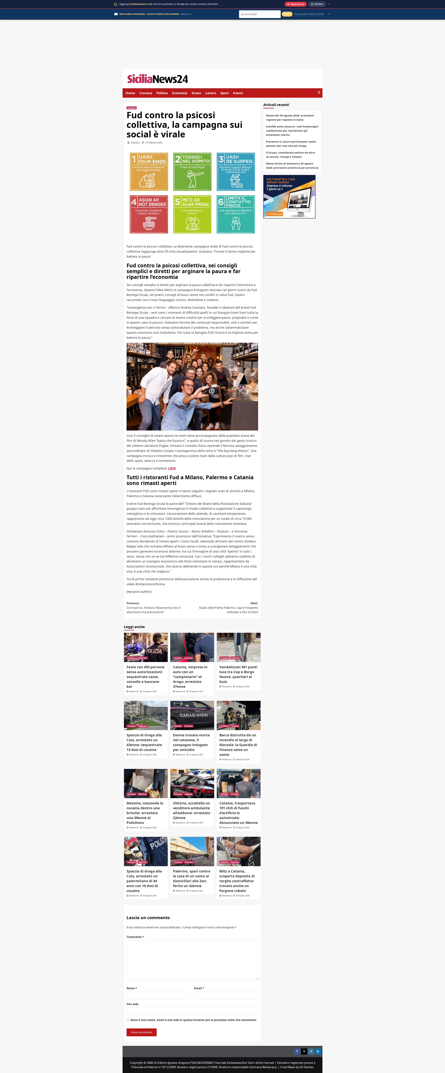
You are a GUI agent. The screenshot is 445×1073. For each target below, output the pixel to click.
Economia (179, 93)
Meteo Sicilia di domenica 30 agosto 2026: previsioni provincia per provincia (292, 165)
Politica (162, 93)
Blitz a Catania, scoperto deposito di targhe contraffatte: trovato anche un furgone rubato (237, 881)
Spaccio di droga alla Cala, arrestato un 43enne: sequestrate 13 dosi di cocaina (144, 742)
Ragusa (188, 794)
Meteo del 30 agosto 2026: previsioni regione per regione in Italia (290, 117)
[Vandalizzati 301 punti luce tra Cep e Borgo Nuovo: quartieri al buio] (239, 647)
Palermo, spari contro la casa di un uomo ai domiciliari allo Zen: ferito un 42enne (191, 878)
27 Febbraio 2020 (153, 142)
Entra (287, 14)
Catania (177, 658)
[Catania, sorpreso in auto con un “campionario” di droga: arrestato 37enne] (192, 647)
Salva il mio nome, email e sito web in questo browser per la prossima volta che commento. (193, 1020)
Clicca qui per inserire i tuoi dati (309, 14)
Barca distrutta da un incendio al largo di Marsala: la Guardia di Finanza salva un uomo (238, 745)
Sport (224, 93)
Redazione (134, 691)
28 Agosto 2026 (150, 691)
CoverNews (287, 1067)
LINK (172, 468)
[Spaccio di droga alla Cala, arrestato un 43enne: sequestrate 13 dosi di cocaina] (146, 715)
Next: (228, 607)
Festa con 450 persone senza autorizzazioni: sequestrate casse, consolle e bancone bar (145, 677)
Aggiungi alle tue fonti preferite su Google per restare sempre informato (168, 4)
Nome (132, 988)
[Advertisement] (222, 44)
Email (199, 988)
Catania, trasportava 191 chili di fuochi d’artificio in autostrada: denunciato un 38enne (238, 813)
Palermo (143, 658)
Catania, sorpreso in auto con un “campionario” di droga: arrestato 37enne (190, 677)
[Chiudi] (329, 4)
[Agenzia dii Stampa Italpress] (289, 196)
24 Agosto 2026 (242, 895)
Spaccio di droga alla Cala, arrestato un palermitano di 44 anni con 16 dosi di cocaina (144, 881)
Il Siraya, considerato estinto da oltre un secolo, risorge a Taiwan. (290, 154)
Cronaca (145, 93)
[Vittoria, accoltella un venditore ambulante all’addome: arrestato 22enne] (192, 783)
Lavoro (210, 93)
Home (130, 93)
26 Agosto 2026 (242, 759)
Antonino (135, 142)
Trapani (234, 726)
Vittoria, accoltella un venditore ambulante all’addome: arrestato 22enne (191, 810)
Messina (142, 794)
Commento (135, 937)
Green (196, 93)
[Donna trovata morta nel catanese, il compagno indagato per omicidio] (192, 715)
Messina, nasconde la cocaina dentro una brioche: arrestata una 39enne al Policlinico (145, 813)
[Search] (319, 92)
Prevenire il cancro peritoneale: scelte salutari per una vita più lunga (291, 143)
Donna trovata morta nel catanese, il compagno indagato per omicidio (191, 742)
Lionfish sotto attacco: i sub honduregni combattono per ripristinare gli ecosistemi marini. (292, 130)
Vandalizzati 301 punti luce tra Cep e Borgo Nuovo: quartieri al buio (238, 674)
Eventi (238, 93)
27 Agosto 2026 (150, 754)
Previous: (154, 607)
